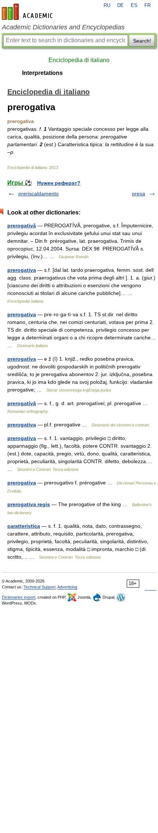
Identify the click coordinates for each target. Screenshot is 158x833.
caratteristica (23, 526)
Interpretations (42, 73)
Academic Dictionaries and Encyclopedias (63, 27)
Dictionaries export (18, 597)
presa (138, 193)
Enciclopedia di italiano (79, 60)
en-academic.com (28, 12)
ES (134, 5)
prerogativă (21, 225)
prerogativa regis (28, 504)
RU (107, 5)
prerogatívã (21, 403)
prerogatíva (21, 359)
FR (147, 5)
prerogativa (21, 270)
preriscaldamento (38, 193)
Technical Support (39, 587)
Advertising (67, 587)
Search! (142, 41)
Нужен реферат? (58, 183)
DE (120, 5)
